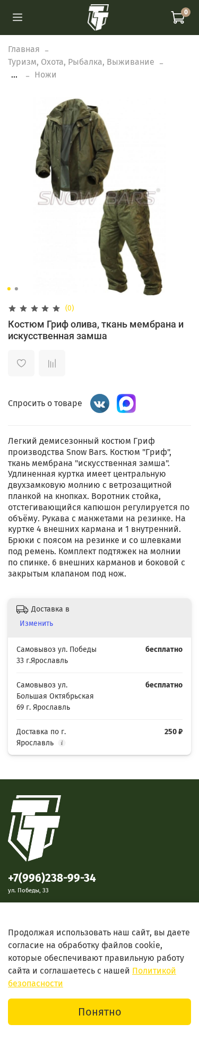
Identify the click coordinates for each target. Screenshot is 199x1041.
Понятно (100, 1011)
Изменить (36, 623)
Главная (24, 49)
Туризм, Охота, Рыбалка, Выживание (81, 62)
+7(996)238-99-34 (52, 878)
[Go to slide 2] (16, 288)
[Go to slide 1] (8, 288)
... (14, 75)
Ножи (45, 75)
